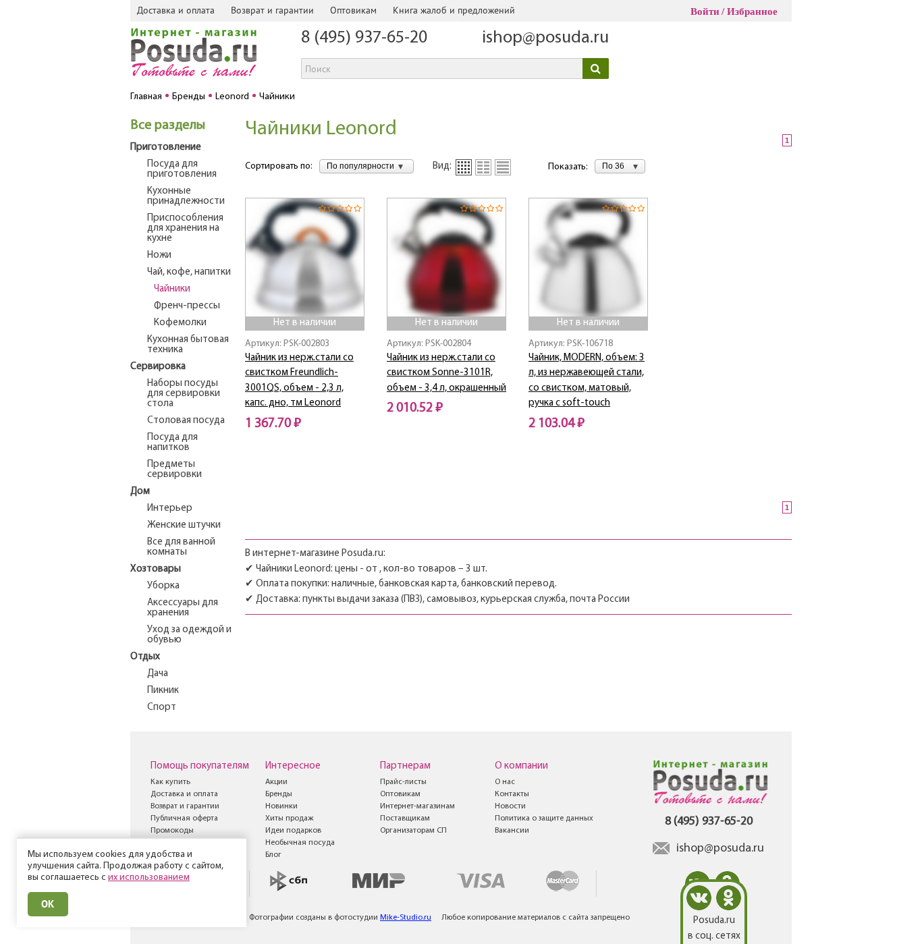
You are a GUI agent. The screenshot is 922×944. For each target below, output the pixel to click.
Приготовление (165, 147)
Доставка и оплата (176, 10)
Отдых (145, 657)
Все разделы (167, 125)
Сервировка (158, 367)
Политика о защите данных (544, 818)
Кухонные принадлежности (186, 196)
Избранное (752, 11)
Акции (276, 782)
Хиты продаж (289, 818)
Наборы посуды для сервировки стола (183, 394)
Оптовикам (353, 10)
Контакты (512, 794)
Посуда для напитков (172, 443)
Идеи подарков (293, 831)
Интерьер (169, 508)
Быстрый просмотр (305, 298)
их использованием (149, 877)
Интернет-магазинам (417, 806)
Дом (140, 492)
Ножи (159, 255)
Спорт (161, 707)
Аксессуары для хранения (182, 608)
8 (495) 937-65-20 (364, 38)
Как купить (170, 782)
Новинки (281, 806)
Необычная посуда (300, 843)
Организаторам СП (413, 831)
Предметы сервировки (174, 470)
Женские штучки (184, 525)
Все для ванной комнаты (181, 547)
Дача (157, 674)
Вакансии (512, 831)
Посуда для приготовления (182, 169)
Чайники (172, 289)
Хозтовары (155, 569)
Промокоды (172, 831)
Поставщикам (405, 818)
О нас (505, 782)
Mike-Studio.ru (405, 918)
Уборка (163, 586)
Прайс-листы (403, 782)
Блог (273, 855)
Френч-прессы (187, 306)
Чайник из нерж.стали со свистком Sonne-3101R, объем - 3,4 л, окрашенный (446, 373)
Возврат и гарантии (272, 10)
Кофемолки (180, 323)
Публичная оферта (184, 818)
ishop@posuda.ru (545, 38)
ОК (48, 903)
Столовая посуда (186, 421)
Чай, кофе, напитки (189, 272)
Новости (510, 806)
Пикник (163, 691)
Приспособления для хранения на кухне (185, 228)
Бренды (278, 794)
